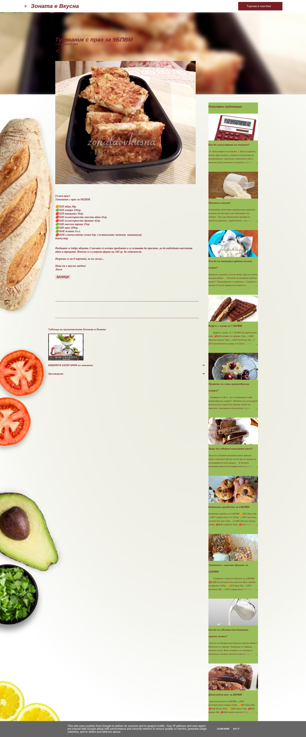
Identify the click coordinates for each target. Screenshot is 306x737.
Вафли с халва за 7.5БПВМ (225, 325)
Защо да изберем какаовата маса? (230, 448)
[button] (57, 51)
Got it (236, 729)
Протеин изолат (219, 202)
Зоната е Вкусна (55, 6)
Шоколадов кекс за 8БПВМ (225, 694)
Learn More (223, 729)
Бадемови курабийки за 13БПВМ (228, 507)
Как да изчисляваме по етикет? (228, 144)
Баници (63, 276)
